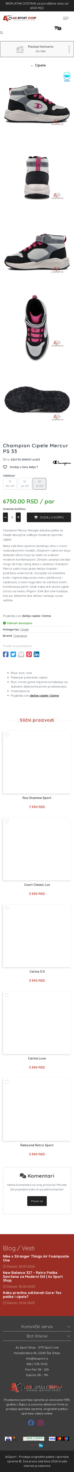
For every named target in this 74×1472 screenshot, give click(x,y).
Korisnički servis (37, 1326)
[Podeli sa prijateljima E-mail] (21, 654)
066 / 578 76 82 (37, 1364)
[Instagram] (40, 1423)
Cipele (24, 629)
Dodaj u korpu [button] (50, 517)
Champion (20, 636)
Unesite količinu (14, 509)
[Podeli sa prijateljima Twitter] (13, 654)
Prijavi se (37, 1201)
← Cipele (38, 65)
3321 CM (39, 484)
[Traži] (2, 33)
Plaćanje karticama (40, 46)
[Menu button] (66, 18)
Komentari (40, 1176)
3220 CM (25, 484)
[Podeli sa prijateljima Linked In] (36, 654)
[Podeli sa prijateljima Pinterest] (29, 654)
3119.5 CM (10, 484)
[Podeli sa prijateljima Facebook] (5, 654)
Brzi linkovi (37, 1336)
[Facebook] (31, 1423)
